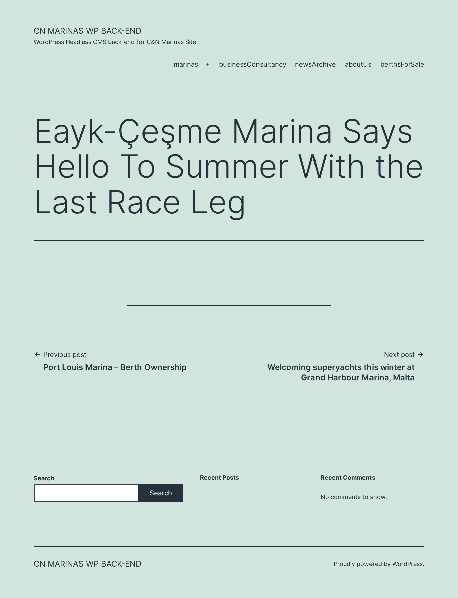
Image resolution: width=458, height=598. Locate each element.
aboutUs (358, 64)
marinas (186, 64)
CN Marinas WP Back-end (87, 31)
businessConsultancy (252, 64)
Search (44, 478)
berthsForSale (402, 64)
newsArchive (315, 64)
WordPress (407, 563)
